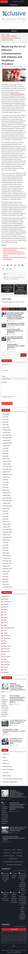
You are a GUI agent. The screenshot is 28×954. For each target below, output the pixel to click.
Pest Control (6, 648)
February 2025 (7, 461)
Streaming (6, 662)
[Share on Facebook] (7, 265)
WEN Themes (18, 952)
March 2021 (6, 584)
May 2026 (5, 422)
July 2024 (5, 479)
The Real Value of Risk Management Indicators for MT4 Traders (15, 331)
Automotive (6, 596)
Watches (5, 672)
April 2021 (5, 581)
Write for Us (6, 763)
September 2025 (7, 443)
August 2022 (6, 540)
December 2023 (7, 498)
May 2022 (5, 547)
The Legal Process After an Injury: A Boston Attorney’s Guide (15, 338)
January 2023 (6, 526)
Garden (5, 620)
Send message (7, 403)
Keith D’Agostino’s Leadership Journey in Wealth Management (16, 346)
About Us (5, 760)
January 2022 (6, 558)
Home (4, 757)
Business (5, 599)
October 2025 (6, 440)
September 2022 (7, 537)
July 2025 (5, 448)
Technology (6, 664)
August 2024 (6, 477)
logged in (11, 302)
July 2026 (5, 416)
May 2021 (5, 579)
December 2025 (7, 435)
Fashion (5, 607)
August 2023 (6, 508)
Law (4, 630)
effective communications (11, 277)
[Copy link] (14, 269)
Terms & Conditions (8, 769)
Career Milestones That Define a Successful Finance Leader (16, 324)
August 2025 (6, 445)
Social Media (6, 656)
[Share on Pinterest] (22, 265)
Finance (5, 609)
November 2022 (7, 532)
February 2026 (7, 430)
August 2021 (6, 571)
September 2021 (7, 568)
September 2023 (7, 506)
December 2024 (7, 466)
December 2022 (7, 529)
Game (5, 614)
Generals (5, 622)
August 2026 (6, 414)
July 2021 (5, 574)
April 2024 (5, 487)
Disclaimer (6, 772)
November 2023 (7, 500)
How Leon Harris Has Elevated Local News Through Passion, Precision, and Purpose (14, 253)
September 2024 (7, 474)
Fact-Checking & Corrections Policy (12, 778)
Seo (4, 654)
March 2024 (6, 490)
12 (10, 936)
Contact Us (6, 754)
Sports (5, 659)
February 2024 (7, 492)
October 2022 (6, 534)
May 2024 (5, 485)
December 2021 (7, 561)
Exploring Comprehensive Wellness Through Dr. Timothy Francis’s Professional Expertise (17, 687)
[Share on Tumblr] (6, 269)
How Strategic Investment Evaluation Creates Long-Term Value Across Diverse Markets (17, 699)
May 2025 (5, 453)
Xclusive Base (14, 19)
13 (14, 936)
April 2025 (5, 456)
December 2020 (7, 587)
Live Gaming (6, 635)
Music (5, 641)
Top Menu (14, 4)
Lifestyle (5, 633)
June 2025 (6, 451)
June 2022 (6, 545)
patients (17, 278)
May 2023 (5, 516)
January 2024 (6, 495)
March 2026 (6, 427)
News (6, 274)
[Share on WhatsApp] (18, 265)
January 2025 (6, 464)
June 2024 (6, 482)
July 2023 (5, 511)
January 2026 (6, 432)
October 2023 (6, 503)
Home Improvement (8, 627)
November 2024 (7, 469)
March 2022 (6, 553)
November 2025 (7, 437)
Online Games (7, 646)
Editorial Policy (7, 775)
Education (6, 604)
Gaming (5, 617)
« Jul (13, 945)
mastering (11, 278)
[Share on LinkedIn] (15, 265)
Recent (13, 309)
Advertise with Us (7, 766)
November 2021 (7, 563)
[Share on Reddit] (3, 269)
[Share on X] (11, 265)
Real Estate (6, 651)
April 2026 (5, 424)
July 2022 (5, 542)
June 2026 (6, 419)
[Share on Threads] (10, 269)
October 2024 (6, 471)
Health (5, 625)
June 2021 (6, 576)
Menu (15, 31)
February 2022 (7, 555)
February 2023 (7, 524)
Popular (5, 309)
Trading (5, 667)
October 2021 (6, 566)
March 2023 (6, 521)
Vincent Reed (17, 66)
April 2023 (5, 519)
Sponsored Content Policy (10, 782)
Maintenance (6, 638)
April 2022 (5, 550)
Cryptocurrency (7, 601)
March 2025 (6, 458)
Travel (5, 669)
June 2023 (6, 513)
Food (4, 612)
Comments (21, 309)
